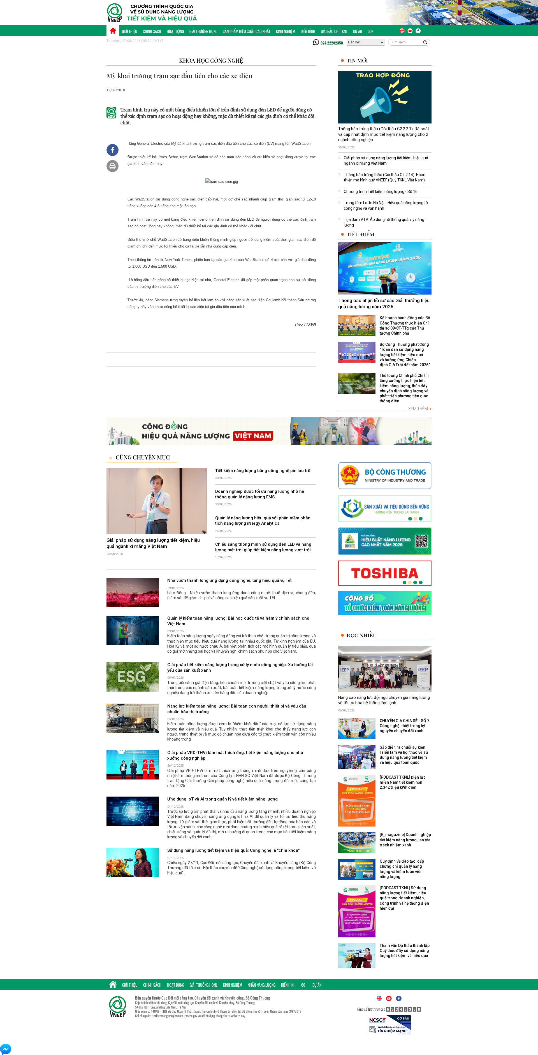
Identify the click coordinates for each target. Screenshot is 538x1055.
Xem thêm (420, 409)
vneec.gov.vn (193, 1015)
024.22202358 (332, 43)
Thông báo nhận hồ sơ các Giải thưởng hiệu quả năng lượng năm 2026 (384, 303)
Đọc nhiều (362, 635)
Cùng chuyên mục (143, 457)
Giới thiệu (129, 31)
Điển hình (308, 31)
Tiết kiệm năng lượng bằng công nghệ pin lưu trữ (262, 470)
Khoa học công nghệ (211, 60)
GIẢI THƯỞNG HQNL (203, 31)
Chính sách (152, 31)
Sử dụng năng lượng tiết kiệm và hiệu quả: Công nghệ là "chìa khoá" (233, 850)
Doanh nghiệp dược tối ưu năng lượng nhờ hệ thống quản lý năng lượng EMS (259, 494)
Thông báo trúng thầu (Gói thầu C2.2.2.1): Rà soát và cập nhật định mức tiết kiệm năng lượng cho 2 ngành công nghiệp (383, 134)
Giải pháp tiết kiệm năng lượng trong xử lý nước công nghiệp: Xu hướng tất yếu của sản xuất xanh (240, 667)
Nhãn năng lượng (261, 985)
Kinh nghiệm (285, 31)
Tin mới (357, 60)
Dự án (357, 31)
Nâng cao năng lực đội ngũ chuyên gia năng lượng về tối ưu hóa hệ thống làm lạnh (384, 700)
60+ (370, 31)
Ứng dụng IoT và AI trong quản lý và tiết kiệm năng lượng (222, 799)
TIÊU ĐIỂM (360, 234)
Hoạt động (175, 31)
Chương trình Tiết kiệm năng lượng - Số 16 (381, 191)
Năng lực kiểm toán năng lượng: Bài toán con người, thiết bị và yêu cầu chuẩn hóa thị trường (236, 709)
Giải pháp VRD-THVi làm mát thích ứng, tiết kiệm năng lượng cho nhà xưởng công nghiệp (235, 755)
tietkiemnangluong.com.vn (167, 1015)
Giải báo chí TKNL (334, 31)
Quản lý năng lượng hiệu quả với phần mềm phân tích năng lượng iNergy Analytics (262, 520)
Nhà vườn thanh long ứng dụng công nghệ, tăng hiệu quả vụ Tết (229, 580)
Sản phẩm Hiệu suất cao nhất (246, 31)
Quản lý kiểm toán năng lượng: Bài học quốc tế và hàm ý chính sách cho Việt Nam (238, 621)
